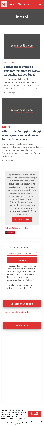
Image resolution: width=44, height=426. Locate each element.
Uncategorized (11, 62)
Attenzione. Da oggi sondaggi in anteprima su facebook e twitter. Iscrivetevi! (21, 135)
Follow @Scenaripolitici (16, 228)
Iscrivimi (22, 260)
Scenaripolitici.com (18, 4)
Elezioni (6, 127)
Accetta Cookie (22, 219)
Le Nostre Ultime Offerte (17, 312)
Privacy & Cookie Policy (18, 424)
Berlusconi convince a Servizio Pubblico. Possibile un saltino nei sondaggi (22, 70)
